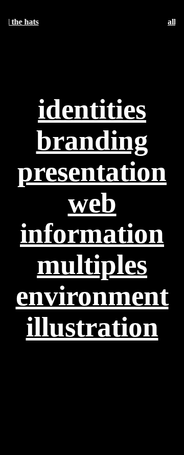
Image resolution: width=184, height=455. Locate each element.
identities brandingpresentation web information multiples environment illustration (92, 218)
